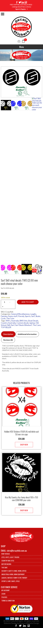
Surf (12, 325)
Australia (15, 320)
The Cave (10, 318)
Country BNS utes (7, 560)
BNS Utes (24, 320)
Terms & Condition (8, 600)
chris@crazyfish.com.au (17, 550)
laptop (32, 323)
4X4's (8, 320)
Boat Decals (33, 320)
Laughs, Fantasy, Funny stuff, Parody (19, 315)
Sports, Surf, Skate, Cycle (10, 581)
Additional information (27, 334)
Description (8, 334)
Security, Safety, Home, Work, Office (13, 571)
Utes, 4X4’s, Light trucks (10, 557)
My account (5, 590)
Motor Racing (6, 564)
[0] (23, 41)
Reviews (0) (8, 340)
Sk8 (8, 325)
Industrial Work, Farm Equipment (13, 574)
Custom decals (23, 323)
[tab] (8, 334)
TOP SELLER (6, 327)
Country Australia (8, 323)
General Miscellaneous (20, 314)
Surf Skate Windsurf (23, 325)
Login (3, 594)
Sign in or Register (20, 9)
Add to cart (28, 302)
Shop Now (24, 444)
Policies (4, 597)
